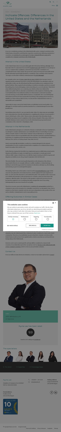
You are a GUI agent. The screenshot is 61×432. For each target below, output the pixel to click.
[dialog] (30, 216)
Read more (37, 213)
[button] (12, 225)
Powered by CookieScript (48, 229)
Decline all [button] (32, 225)
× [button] (55, 202)
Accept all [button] (47, 225)
